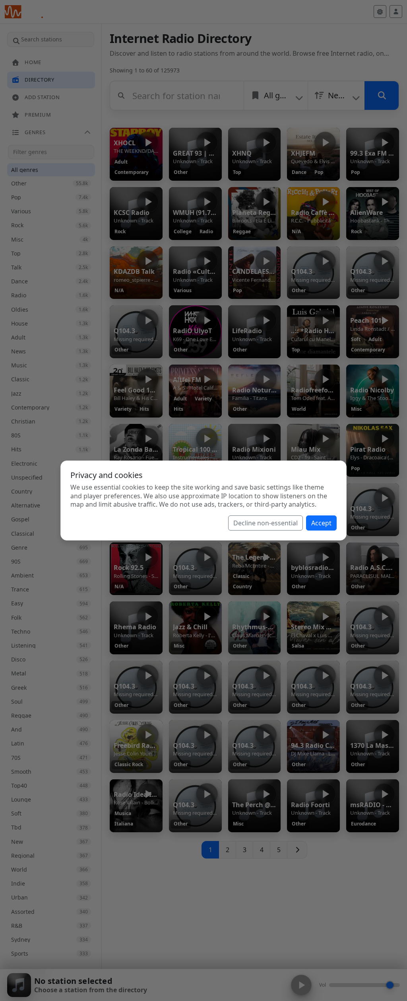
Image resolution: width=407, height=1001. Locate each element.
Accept (321, 523)
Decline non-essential (265, 523)
